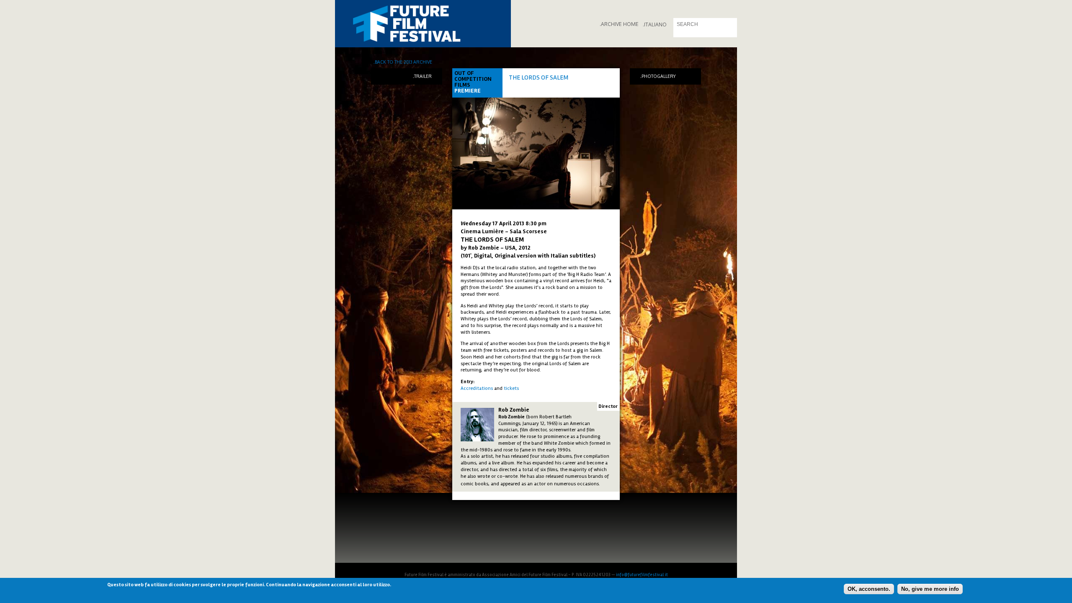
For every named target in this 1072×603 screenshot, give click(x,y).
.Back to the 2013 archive (403, 61)
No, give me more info (930, 588)
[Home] (423, 23)
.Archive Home (619, 24)
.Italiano (655, 24)
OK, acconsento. (869, 588)
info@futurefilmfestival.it (642, 574)
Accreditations (477, 388)
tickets (511, 388)
